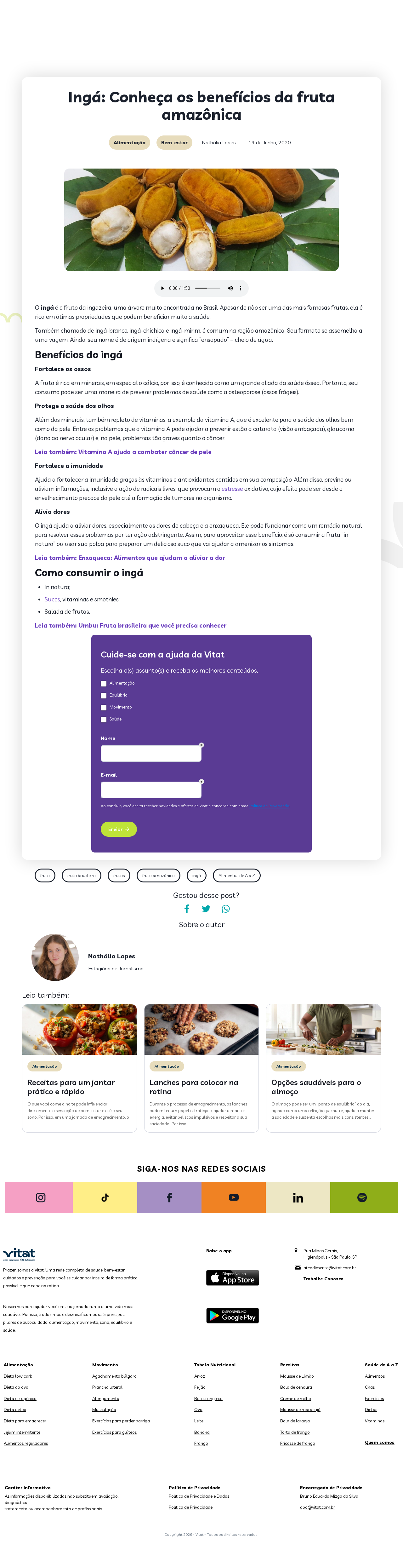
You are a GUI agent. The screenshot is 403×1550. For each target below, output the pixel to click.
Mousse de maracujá (300, 1409)
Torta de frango (295, 1432)
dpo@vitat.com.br (317, 1507)
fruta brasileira (81, 875)
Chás (370, 1387)
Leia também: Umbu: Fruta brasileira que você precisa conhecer (130, 625)
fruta (45, 875)
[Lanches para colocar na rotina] (202, 1053)
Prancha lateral (107, 1387)
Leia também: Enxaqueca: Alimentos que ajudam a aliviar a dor (130, 557)
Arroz (199, 1376)
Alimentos (375, 1376)
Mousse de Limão (297, 1376)
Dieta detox (15, 1409)
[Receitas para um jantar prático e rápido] (79, 1053)
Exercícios (374, 1398)
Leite (198, 1421)
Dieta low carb (18, 1376)
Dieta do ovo (16, 1387)
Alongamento (105, 1398)
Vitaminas (374, 1421)
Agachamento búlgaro (114, 1376)
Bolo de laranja (295, 1421)
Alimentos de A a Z (237, 875)
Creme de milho (295, 1398)
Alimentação (129, 142)
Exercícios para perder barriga (121, 1421)
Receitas (289, 1365)
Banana (202, 1432)
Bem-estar (174, 142)
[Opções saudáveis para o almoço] (323, 1053)
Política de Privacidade (191, 1507)
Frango (201, 1443)
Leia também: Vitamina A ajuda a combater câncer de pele (123, 452)
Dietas (371, 1409)
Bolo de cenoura (296, 1387)
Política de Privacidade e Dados (199, 1496)
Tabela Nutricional (215, 1365)
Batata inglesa (208, 1398)
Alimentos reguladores (26, 1443)
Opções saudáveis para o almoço (316, 1086)
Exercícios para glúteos (114, 1432)
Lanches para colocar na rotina (194, 1086)
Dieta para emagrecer (25, 1421)
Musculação (104, 1409)
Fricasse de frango (297, 1443)
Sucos (52, 599)
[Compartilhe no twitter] (206, 909)
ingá (196, 875)
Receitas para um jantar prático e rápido (71, 1086)
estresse (232, 488)
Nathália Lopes (219, 142)
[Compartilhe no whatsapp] (225, 909)
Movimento (105, 1365)
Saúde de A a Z (381, 1365)
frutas (119, 875)
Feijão (200, 1387)
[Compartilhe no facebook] (186, 909)
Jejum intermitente (22, 1432)
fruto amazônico (158, 875)
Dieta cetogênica (20, 1398)
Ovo (198, 1409)
